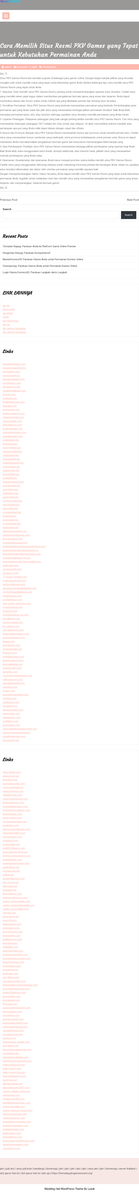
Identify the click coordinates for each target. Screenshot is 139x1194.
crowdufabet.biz (12, 523)
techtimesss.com (12, 836)
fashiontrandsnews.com (16, 535)
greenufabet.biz (11, 466)
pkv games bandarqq (14, 328)
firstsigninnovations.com (16, 810)
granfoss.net (10, 1080)
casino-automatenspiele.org (18, 905)
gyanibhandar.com (13, 436)
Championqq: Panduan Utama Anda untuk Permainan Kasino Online (40, 265)
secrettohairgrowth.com (16, 988)
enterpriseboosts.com (15, 897)
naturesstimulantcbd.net (16, 732)
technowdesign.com (14, 584)
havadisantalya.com (14, 379)
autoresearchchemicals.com (19, 1140)
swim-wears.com (12, 817)
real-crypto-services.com (17, 603)
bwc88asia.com (11, 618)
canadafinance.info (13, 1030)
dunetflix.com (10, 671)
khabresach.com (12, 1133)
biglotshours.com (12, 424)
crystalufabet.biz (12, 512)
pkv (2, 1168)
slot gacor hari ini (9, 1173)
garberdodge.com (12, 814)
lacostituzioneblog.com (16, 694)
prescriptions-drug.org (15, 852)
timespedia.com (12, 935)
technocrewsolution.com (17, 855)
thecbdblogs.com (12, 1136)
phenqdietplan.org (12, 664)
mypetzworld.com (13, 607)
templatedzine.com (13, 656)
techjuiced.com (11, 409)
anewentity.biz (10, 969)
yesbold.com (10, 398)
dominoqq (51, 1168)
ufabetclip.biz (10, 443)
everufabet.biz (10, 519)
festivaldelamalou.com (15, 806)
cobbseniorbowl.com (14, 580)
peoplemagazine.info (14, 367)
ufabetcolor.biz (11, 470)
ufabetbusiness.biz (13, 462)
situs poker (9, 309)
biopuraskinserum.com (15, 1022)
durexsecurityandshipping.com (19, 588)
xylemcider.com (11, 713)
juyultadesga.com (12, 599)
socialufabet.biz (11, 485)
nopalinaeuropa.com (14, 736)
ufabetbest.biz (11, 493)
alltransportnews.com (15, 531)
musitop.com (10, 687)
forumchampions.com (15, 798)
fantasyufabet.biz (12, 451)
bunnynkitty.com (12, 996)
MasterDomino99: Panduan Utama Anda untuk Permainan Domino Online (43, 259)
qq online (8, 313)
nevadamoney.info (13, 1034)
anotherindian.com (13, 709)
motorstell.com (11, 844)
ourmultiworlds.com (14, 783)
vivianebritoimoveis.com (16, 863)
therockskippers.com (14, 1076)
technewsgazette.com (15, 954)
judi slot (10, 1168)
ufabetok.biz (9, 516)
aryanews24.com (12, 569)
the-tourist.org (11, 882)
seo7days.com (11, 977)
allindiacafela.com (13, 1083)
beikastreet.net (11, 776)
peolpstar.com (11, 825)
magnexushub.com (13, 417)
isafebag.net (9, 890)
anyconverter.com (13, 931)
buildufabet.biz (11, 527)
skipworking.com (12, 924)
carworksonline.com (14, 832)
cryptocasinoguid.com (15, 542)
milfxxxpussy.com (13, 679)
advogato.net (10, 886)
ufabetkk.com (10, 946)
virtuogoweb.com (12, 421)
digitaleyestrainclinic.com (17, 1102)
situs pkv (93, 1168)
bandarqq (39, 1168)
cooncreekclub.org (13, 787)
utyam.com (9, 690)
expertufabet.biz (12, 447)
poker (6, 316)
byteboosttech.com (14, 413)
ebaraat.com (10, 405)
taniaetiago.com (12, 717)
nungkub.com (10, 706)
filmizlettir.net (10, 779)
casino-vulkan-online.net (16, 1091)
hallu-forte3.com (12, 1068)
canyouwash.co (11, 375)
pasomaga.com (11, 725)
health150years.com (14, 848)
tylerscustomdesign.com (16, 829)
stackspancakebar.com (15, 1057)
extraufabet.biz (11, 474)
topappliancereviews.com (17, 1121)
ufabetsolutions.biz (13, 481)
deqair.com (9, 641)
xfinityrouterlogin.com (15, 1114)
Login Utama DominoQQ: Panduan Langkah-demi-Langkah (35, 272)
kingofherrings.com (13, 962)
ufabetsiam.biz (11, 455)
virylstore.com (10, 840)
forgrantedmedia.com (15, 821)
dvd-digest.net (10, 1045)
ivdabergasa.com (12, 595)
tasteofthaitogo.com (14, 992)
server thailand (127, 1168)
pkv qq (6, 324)
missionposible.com (14, 1106)
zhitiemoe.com (11, 702)
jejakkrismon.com (12, 939)
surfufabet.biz (10, 489)
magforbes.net (11, 867)
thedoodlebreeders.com (16, 633)
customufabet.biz (12, 500)
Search (7, 209)
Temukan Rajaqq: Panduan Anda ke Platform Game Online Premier (39, 246)
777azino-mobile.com (15, 576)
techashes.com (11, 371)
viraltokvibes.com (12, 859)
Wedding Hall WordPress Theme (63, 1188)
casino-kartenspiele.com (16, 901)
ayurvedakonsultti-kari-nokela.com (22, 561)
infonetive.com (11, 1015)
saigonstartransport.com (17, 1007)
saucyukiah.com (12, 772)
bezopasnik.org (11, 1000)
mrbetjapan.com (12, 966)
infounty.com (10, 611)
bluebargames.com (13, 802)
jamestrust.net (11, 916)
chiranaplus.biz (11, 1053)
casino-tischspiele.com (16, 908)
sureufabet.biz (11, 497)
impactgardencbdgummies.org (20, 728)
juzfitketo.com (11, 721)
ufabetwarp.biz (11, 440)
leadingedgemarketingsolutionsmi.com (24, 546)
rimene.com (9, 1038)
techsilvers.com (11, 645)
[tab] (6, 15)
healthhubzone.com (14, 402)
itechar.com (9, 394)
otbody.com (9, 912)
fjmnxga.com (10, 1004)
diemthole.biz (10, 943)
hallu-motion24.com (14, 1072)
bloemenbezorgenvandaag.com (20, 984)
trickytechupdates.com (15, 1125)
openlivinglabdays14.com (17, 557)
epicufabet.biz (10, 508)
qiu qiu (6, 305)
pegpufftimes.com (13, 791)
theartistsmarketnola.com (17, 1049)
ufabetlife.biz (10, 478)
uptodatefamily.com (14, 683)
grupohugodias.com (14, 637)
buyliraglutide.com (13, 428)
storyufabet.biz (11, 504)
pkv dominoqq (10, 320)
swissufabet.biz (11, 459)
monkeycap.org (11, 870)
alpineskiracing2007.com (16, 1087)
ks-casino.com (11, 626)
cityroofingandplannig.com (17, 592)
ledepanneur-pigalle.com (16, 1042)
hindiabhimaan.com (13, 1129)
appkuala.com (10, 973)
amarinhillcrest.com (14, 878)
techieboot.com (11, 386)
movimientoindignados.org (17, 675)
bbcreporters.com (13, 538)
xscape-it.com (11, 573)
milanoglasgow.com (14, 1064)
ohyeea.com (9, 698)
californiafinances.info (15, 1026)
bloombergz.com (12, 893)
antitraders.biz (10, 565)
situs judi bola (24, 1168)
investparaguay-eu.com (16, 614)
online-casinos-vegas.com (17, 1110)
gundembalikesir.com (14, 390)
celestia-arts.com (12, 795)
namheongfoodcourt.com (17, 1060)
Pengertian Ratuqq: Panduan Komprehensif (26, 252)
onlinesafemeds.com (14, 432)
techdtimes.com (12, 383)
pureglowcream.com (14, 981)
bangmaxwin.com (12, 1011)
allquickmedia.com (13, 950)
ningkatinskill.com (12, 649)
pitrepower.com (11, 1095)
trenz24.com (10, 920)
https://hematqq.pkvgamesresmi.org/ (72, 1173)
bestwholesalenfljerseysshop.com (22, 554)
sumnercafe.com (12, 668)
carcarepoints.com (13, 630)
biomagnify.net (11, 740)
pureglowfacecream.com (17, 958)
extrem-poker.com (13, 622)
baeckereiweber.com (14, 364)
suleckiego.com (11, 1148)
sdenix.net (8, 874)
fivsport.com (10, 652)
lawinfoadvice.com (13, 660)
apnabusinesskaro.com (16, 1144)
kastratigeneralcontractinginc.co (20, 550)
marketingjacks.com (14, 1118)
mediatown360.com (14, 1098)
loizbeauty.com (11, 928)
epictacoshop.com (13, 1019)
